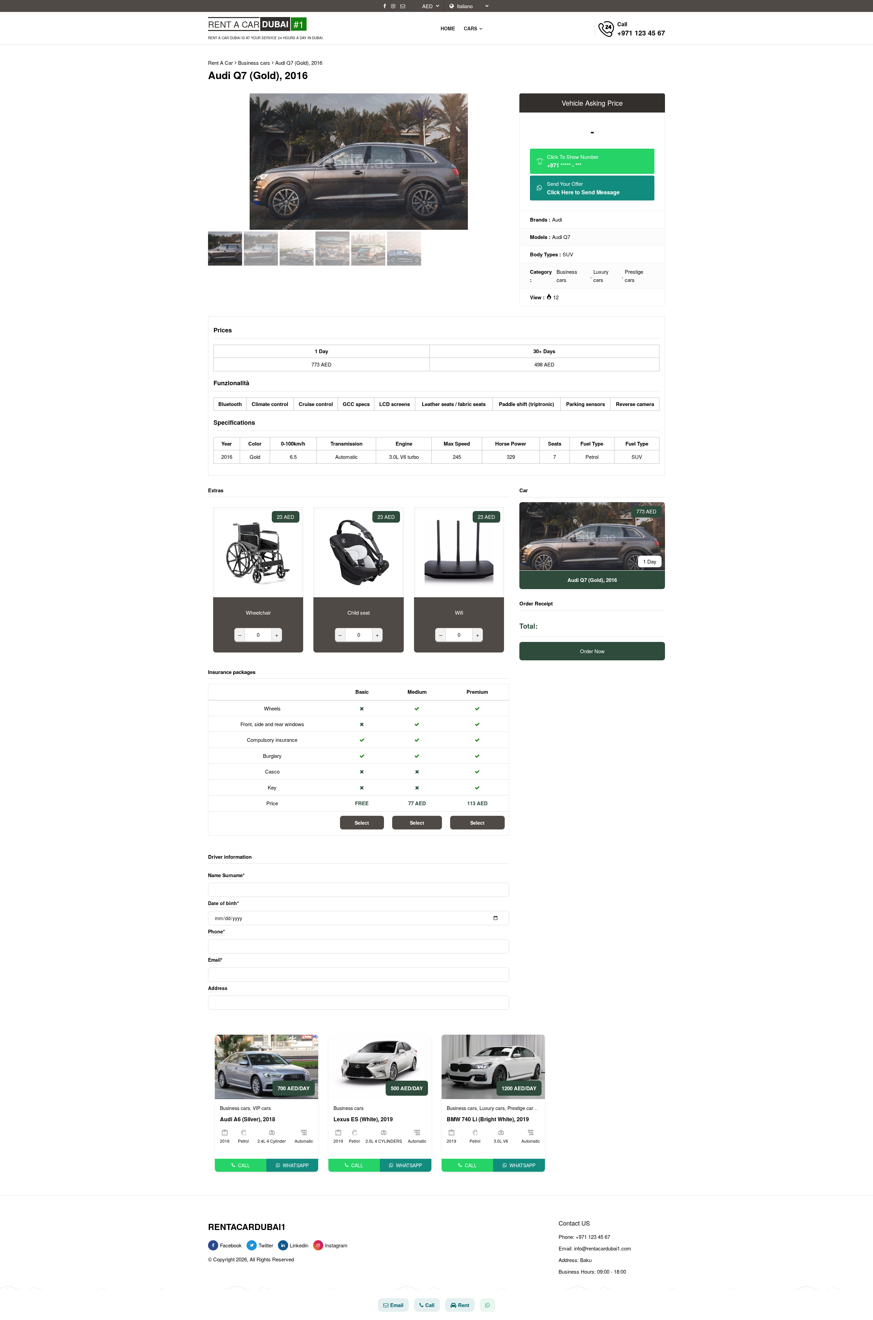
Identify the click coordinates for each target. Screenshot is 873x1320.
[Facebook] (384, 6)
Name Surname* (226, 875)
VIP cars (262, 1108)
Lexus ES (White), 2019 (363, 1119)
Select (362, 822)
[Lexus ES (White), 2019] (380, 1065)
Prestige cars (634, 275)
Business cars (567, 275)
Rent (463, 1305)
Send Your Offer (583, 188)
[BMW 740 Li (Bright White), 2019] (493, 1065)
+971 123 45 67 (593, 1236)
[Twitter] (252, 1245)
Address (217, 988)
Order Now (592, 651)
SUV (568, 254)
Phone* (216, 931)
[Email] (402, 6)
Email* (215, 959)
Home (448, 28)
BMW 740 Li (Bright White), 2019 (488, 1119)
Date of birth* (223, 903)
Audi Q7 (561, 236)
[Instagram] (393, 6)
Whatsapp (296, 1165)
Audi (557, 219)
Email (396, 1305)
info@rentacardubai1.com (602, 1248)
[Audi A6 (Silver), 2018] (266, 1065)
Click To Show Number (572, 161)
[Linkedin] (283, 1245)
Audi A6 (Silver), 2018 (247, 1119)
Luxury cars (601, 275)
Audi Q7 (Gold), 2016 (298, 62)
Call (244, 1165)
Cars (471, 28)
